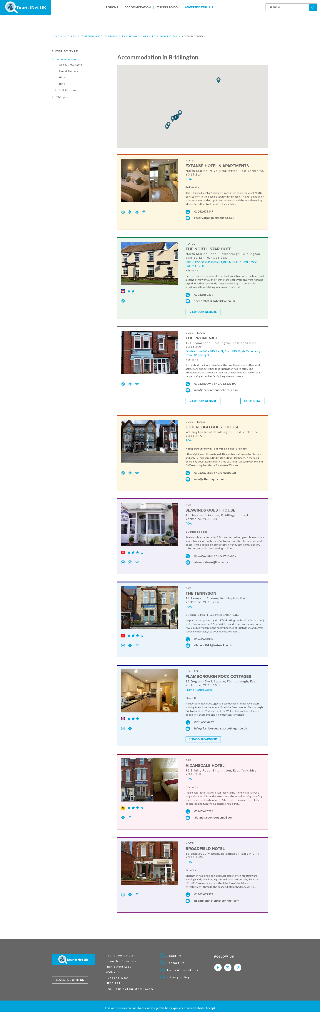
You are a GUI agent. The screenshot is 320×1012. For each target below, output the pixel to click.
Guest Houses (68, 71)
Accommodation (138, 7)
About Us (174, 955)
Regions (112, 7)
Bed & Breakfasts (70, 64)
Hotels (63, 77)
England (70, 36)
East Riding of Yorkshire (138, 36)
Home (55, 36)
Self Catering (68, 89)
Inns (62, 83)
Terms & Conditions (182, 970)
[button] (180, 113)
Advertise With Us (199, 7)
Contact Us (175, 962)
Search (313, 7)
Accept (210, 1008)
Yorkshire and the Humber (99, 36)
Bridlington (168, 36)
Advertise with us (70, 980)
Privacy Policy (178, 977)
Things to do (167, 7)
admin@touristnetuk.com (134, 988)
